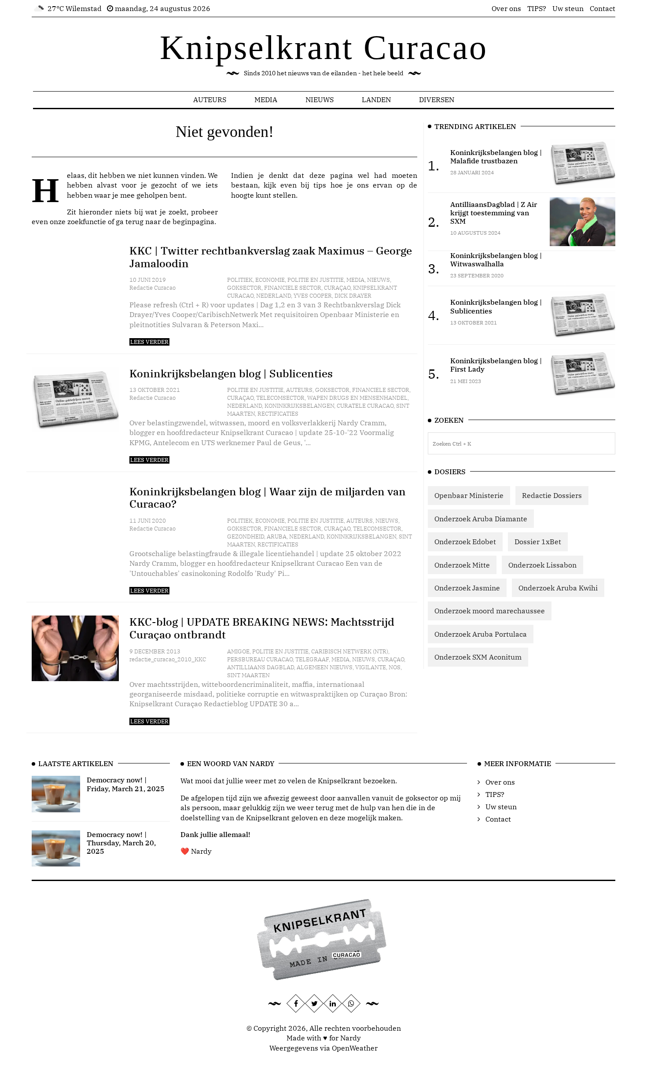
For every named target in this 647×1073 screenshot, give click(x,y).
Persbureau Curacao (260, 659)
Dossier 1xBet (538, 541)
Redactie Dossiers (552, 495)
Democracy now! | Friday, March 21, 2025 (126, 784)
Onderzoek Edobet (465, 541)
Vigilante (370, 667)
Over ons (506, 8)
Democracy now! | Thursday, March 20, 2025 (121, 842)
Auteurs (209, 99)
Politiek (240, 280)
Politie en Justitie (315, 280)
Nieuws (319, 99)
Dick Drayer (353, 295)
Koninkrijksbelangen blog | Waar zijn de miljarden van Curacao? (267, 497)
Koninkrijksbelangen (299, 405)
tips (319, 185)
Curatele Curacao (365, 405)
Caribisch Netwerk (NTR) (349, 651)
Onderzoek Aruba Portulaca (480, 634)
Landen (376, 99)
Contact (602, 8)
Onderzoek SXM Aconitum (478, 657)
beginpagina (193, 221)
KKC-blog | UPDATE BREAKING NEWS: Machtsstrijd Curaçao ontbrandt (261, 628)
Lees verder (149, 342)
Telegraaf (312, 659)
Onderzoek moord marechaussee (489, 610)
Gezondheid (245, 536)
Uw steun (568, 8)
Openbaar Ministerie (469, 495)
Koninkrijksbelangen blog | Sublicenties (231, 373)
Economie (270, 280)
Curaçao (337, 287)
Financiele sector (292, 287)
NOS (395, 667)
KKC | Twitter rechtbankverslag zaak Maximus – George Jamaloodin (270, 256)
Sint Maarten (248, 675)
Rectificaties (277, 413)
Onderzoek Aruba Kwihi (558, 587)
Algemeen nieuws (325, 667)
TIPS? (536, 8)
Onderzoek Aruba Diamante (480, 518)
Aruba (277, 536)
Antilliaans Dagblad (260, 667)
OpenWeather (355, 1048)
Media (265, 99)
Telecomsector (280, 398)
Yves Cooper (313, 295)
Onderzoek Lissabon (542, 564)
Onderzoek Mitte (462, 564)
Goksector (244, 287)
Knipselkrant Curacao (324, 47)
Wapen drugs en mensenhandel (357, 398)
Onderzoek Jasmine (467, 587)
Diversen (436, 99)
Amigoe (238, 651)
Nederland (273, 295)
